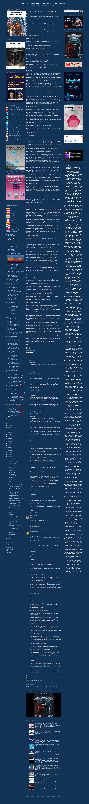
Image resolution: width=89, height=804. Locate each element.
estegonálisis (68, 556)
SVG (71, 538)
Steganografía (79, 386)
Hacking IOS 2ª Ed (14, 379)
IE (80, 443)
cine (72, 269)
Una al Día (12, 408)
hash (76, 433)
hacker (75, 293)
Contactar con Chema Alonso (14, 107)
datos (67, 272)
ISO (66, 515)
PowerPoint (66, 448)
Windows (67, 182)
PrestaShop (67, 414)
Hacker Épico (13, 390)
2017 (9, 440)
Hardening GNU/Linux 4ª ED (16, 382)
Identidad (76, 180)
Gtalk (67, 443)
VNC (70, 481)
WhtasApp (75, 548)
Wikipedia (76, 402)
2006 (9, 538)
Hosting (71, 425)
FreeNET (79, 465)
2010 (9, 452)
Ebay (70, 465)
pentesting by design (69, 567)
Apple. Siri (75, 496)
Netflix (67, 326)
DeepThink (76, 440)
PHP (71, 232)
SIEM (69, 537)
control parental (68, 334)
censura (73, 389)
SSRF (77, 401)
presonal (79, 568)
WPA (66, 431)
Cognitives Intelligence (69, 383)
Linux (80, 180)
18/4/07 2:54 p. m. (34, 392)
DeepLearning (78, 281)
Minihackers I (13, 269)
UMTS (74, 387)
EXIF (67, 465)
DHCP (80, 439)
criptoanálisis (76, 304)
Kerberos (66, 412)
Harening (80, 512)
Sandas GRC (72, 414)
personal (67, 190)
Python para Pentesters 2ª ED (17, 370)
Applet (78, 420)
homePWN (66, 488)
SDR (78, 429)
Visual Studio (75, 342)
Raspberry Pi (13, 313)
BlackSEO (77, 284)
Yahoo (70, 296)
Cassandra (79, 500)
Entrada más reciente (30, 677)
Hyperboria (77, 443)
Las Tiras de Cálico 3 (15, 279)
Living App (70, 246)
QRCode (70, 448)
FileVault (72, 507)
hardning (70, 561)
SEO (71, 283)
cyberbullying (67, 355)
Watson (74, 546)
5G (81, 391)
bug (65, 198)
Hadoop (75, 375)
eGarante (76, 417)
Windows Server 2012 (15, 393)
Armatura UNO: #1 (15, 324)
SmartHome (78, 257)
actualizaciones (73, 454)
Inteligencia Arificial (71, 469)
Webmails (79, 291)
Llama (80, 262)
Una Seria (10, 512)
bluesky (76, 552)
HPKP (78, 466)
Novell (73, 384)
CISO (81, 314)
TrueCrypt (67, 416)
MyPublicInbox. (73, 527)
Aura (76, 193)
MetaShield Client (75, 397)
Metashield (67, 303)
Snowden (77, 541)
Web (77, 546)
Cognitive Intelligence (70, 201)
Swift (69, 480)
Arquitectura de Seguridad (16, 276)
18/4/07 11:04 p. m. (34, 440)
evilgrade (79, 458)
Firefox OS (76, 507)
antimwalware (66, 484)
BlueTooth (80, 246)
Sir (81, 538)
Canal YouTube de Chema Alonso (15, 137)
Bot (76, 344)
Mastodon (66, 360)
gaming (75, 247)
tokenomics (67, 220)
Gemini (67, 225)
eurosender (72, 556)
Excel (75, 258)
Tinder (70, 387)
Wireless (79, 236)
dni (79, 432)
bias (68, 310)
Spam (68, 198)
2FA (79, 212)
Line (72, 470)
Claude (81, 254)
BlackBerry (68, 382)
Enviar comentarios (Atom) (37, 680)
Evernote (73, 465)
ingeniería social (73, 310)
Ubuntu (78, 238)
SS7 (67, 450)
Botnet (77, 276)
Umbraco (74, 545)
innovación (68, 202)
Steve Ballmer (75, 542)
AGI (80, 492)
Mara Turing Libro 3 (14, 303)
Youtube (67, 215)
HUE (80, 466)
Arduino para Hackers (14, 331)
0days (78, 372)
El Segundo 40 (11, 483)
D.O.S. (74, 329)
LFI (80, 359)
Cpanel (72, 439)
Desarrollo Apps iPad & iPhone (17, 396)
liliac (67, 489)
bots (80, 259)
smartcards (70, 461)
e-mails (66, 300)
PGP (71, 308)
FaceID (79, 394)
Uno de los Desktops (12, 517)
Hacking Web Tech (14, 359)
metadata (75, 232)
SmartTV (76, 240)
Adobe (70, 356)
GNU (70, 365)
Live (71, 427)
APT (78, 255)
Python (74, 195)
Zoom (69, 417)
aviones (68, 432)
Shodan (75, 231)
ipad (71, 215)
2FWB (68, 380)
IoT (81, 223)
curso (70, 274)
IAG (79, 410)
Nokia (77, 473)
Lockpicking (76, 470)
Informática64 (70, 297)
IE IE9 (78, 216)
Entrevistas (71, 189)
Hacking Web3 (13, 286)
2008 (9, 456)
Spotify (72, 299)
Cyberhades (8, 552)
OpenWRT (67, 533)
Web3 (72, 198)
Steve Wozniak (76, 360)
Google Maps (67, 375)
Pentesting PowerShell (15, 366)
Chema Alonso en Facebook (14, 129)
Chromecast (76, 463)
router (81, 435)
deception (72, 417)
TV (73, 353)
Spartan (66, 542)
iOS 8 (81, 561)
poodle (76, 568)
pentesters (72, 281)
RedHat (73, 348)
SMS (80, 227)
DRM (79, 463)
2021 (9, 432)
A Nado (9, 523)
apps (66, 262)
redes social (68, 571)
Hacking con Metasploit (15, 341)
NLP (75, 473)
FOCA (75, 186)
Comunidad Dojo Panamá (15, 225)
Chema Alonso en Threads (13, 119)
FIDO (66, 507)
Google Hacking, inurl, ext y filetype (42, 778)
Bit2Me (80, 263)
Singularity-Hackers (10, 549)
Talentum (76, 253)
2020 (9, 434)
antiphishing (79, 316)
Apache (72, 220)
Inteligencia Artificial (73, 170)
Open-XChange (70, 531)
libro (80, 221)
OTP (66, 322)
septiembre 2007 (12, 465)
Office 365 (71, 316)
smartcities (74, 372)
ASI (75, 493)
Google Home (75, 330)
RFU (81, 534)
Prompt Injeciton (72, 534)
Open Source (70, 216)
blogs (66, 224)
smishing (67, 572)
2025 (9, 425)
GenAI (71, 180)
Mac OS (74, 523)
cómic (74, 278)
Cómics (67, 191)
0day (70, 300)
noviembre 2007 (12, 461)
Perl (73, 413)
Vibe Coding (70, 368)
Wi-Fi (72, 378)
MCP (76, 444)
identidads (68, 564)
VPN (78, 278)
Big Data (12, 283)
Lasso (80, 425)
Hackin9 (67, 425)
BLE (77, 319)
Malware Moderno (14, 301)
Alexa (73, 284)
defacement (73, 390)
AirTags (79, 461)
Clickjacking (75, 357)
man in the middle (72, 459)
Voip (80, 278)
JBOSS (66, 444)
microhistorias (78, 243)
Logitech (71, 522)
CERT (65, 463)
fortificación (71, 228)
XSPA (75, 378)
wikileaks (79, 287)
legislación (79, 277)
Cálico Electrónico (11, 236)
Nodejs (81, 412)
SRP (78, 537)
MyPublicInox (79, 527)
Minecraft (66, 526)
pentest (67, 179)
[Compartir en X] (29, 352)
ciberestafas (74, 250)
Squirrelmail (79, 478)
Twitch (67, 481)
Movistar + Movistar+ (72, 526)
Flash (76, 465)
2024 (9, 427)
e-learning (72, 458)
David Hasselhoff (75, 334)
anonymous (78, 370)
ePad (81, 553)
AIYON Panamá (13, 227)
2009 (9, 454)
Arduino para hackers (15, 247)
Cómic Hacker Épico (15, 367)
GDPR (72, 311)
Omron (77, 530)
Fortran (80, 507)
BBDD (81, 406)
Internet (68, 185)
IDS (76, 359)
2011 (9, 450)
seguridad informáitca (77, 405)
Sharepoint (80, 348)
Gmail (78, 223)
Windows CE (76, 481)
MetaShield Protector (73, 268)
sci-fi (80, 318)
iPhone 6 (66, 459)
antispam (80, 299)
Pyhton (70, 429)
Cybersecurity (75, 296)
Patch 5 (75, 533)
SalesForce (71, 450)
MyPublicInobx (68, 473)
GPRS (80, 229)
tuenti (81, 304)
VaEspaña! (10, 514)
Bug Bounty (13, 309)
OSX (67, 447)
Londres (75, 522)
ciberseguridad (70, 171)
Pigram (76, 413)
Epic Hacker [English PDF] (16, 373)
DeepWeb (70, 340)
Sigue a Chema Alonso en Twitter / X (16, 123)
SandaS (80, 401)
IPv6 (77, 217)
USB (66, 310)
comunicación (72, 432)
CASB (67, 500)
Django (80, 440)
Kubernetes (13, 297)
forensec (81, 557)
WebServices (68, 454)
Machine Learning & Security (16, 332)
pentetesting (68, 568)
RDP (68, 322)
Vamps (71, 416)
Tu (65, 481)
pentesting (69, 168)
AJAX (66, 493)
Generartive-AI (78, 508)
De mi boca (78, 503)
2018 (9, 438)
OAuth (71, 326)
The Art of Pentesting (15, 280)
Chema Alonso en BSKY (13, 127)
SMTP (67, 376)
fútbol (80, 371)
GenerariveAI (72, 508)
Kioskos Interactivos (77, 395)
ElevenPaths (74, 175)
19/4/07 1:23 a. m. (34, 512)
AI (73, 168)
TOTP (67, 274)
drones (69, 314)
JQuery (76, 518)
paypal (81, 390)
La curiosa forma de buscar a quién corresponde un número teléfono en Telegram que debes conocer (47, 745)
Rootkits (70, 360)
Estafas (79, 193)
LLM (75, 179)
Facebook (72, 191)
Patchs (70, 413)
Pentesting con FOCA (15, 377)
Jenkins (65, 519)
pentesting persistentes (77, 489)
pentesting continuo (74, 379)
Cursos (68, 176)
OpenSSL (75, 352)
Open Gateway (77, 297)
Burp (80, 462)
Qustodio (69, 476)
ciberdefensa (78, 389)
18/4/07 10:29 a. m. (34, 373)
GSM (80, 289)
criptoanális (69, 553)
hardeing (78, 560)
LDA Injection (80, 519)
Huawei (75, 514)
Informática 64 (73, 302)
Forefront (74, 340)
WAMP (67, 546)
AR (70, 493)
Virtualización (67, 378)
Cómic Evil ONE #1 (14, 333)
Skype (71, 322)
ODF (80, 272)
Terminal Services (78, 261)
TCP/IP (81, 360)
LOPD (72, 277)
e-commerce (78, 306)
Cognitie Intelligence (78, 421)
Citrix (81, 244)
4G (66, 364)
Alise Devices (70, 462)
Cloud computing (78, 220)
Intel (78, 346)
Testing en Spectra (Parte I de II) (15, 486)
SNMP (74, 401)
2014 (9, 445)
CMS (71, 357)
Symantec (72, 480)
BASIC (71, 380)
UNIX (68, 402)
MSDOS (66, 352)
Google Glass (68, 424)
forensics (68, 292)
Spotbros (70, 542)
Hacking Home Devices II (16, 272)
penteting (80, 459)
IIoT (81, 514)
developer (77, 244)
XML (78, 416)
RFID (81, 346)
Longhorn (80, 470)
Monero (73, 412)
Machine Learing (79, 523)
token (75, 255)
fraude (78, 204)
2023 (9, 429)
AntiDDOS (74, 356)
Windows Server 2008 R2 (75, 482)
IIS (71, 231)
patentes (69, 372)
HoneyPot (71, 395)
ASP (66, 393)
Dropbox (66, 365)
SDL (79, 477)
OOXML (73, 257)
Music (81, 365)
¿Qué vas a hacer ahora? (13, 507)
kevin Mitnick (74, 349)
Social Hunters (13, 295)
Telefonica (66, 387)
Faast (65, 246)
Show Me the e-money (15, 316)
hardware (72, 208)
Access (66, 420)
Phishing (67, 208)
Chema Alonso (32, 515)
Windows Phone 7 (75, 549)
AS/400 (73, 493)
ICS (75, 365)
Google (70, 172)
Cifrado (66, 209)
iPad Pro (71, 563)
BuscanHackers (70, 408)
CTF (70, 394)
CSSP (75, 500)
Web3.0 (74, 416)
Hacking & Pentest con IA (16, 271)
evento (74, 327)
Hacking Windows (14, 344)
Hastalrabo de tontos (78, 321)
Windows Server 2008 (77, 368)
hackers (79, 179)
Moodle (76, 398)
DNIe (80, 319)
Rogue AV (66, 477)
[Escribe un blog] (28, 352)
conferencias (76, 172)
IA (75, 168)
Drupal (80, 383)
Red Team (13, 339)
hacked (72, 243)
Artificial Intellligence (68, 497)
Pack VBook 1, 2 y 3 (11, 249)
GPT (74, 224)
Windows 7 (66, 213)
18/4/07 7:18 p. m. (34, 413)
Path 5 (74, 308)
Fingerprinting (78, 182)
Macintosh (75, 427)
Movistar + (76, 227)
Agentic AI (73, 292)
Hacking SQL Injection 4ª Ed (16, 399)
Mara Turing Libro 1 (14, 306)
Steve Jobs (67, 337)
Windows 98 (80, 548)
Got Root (12, 358)
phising (66, 461)
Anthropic (73, 406)
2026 (9, 423)
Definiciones (10, 481)
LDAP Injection (69, 259)
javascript (67, 242)
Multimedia (71, 341)
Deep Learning (71, 206)
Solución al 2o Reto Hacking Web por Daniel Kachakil (42, 12)
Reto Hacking (39, 355)
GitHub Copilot (73, 346)
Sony (81, 414)
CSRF (72, 325)
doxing (65, 314)
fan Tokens (76, 254)
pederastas (70, 489)
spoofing (79, 234)
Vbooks (76, 353)
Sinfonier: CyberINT (14, 360)
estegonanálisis (68, 433)
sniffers (66, 307)
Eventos (73, 166)
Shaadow (80, 450)
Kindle (76, 519)
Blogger (77, 307)
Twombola (66, 545)
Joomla (78, 302)
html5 (76, 355)
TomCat (76, 480)
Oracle (77, 235)
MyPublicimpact (9, 547)
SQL (80, 429)
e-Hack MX (12, 220)
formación (67, 175)
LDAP (72, 255)
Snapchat (77, 414)
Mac (75, 277)
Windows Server (69, 210)
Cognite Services (71, 421)
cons (67, 228)
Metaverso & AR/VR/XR (15, 282)
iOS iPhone (67, 563)
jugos (75, 564)
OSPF (66, 530)
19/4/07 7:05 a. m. (34, 528)
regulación (67, 391)
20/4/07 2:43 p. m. (34, 556)
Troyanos (77, 248)
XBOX (76, 299)
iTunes (75, 563)
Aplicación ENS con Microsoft (16, 400)
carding (69, 389)
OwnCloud (71, 533)
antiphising (79, 454)
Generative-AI (78, 191)
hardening (68, 178)
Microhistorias (13, 389)
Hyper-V (73, 443)
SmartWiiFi (70, 541)
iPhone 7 (74, 488)
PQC (74, 326)
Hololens (65, 514)
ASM (69, 364)
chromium (80, 455)
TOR (72, 265)
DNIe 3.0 (74, 409)
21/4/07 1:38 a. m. (34, 672)
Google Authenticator (69, 321)
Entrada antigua (58, 677)
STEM (69, 538)
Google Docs (67, 511)
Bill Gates (78, 380)
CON (80, 215)
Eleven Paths (77, 183)
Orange (80, 428)
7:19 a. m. (45, 354)
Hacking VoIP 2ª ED (15, 388)
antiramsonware (67, 552)
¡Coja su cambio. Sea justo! (14, 488)
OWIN (71, 530)
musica (77, 459)
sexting (81, 323)
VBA (78, 545)
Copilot (73, 394)
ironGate (72, 564)
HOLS (70, 443)
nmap (65, 372)
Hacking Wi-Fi (13, 310)
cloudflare (68, 238)
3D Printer (74, 319)
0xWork (74, 492)
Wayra (80, 240)
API (78, 283)
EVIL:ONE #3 (14, 312)
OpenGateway (69, 312)
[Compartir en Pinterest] (32, 352)
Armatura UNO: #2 (15, 322)
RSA (74, 306)
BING (80, 217)
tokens (77, 215)
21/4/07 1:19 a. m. (34, 657)
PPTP (81, 375)
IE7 (78, 359)
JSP (81, 410)
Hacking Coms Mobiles (15, 401)
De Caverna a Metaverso (16, 291)
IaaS (66, 469)
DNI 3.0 (74, 503)
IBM (74, 285)
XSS (74, 215)
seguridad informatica (77, 571)
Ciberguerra (13, 275)
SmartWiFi (67, 293)
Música (79, 200)
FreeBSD (67, 508)
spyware (79, 349)
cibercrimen (67, 205)
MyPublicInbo (79, 526)
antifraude (80, 402)
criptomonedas (74, 212)
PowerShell (69, 204)
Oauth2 (66, 316)
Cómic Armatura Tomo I (15, 337)
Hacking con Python (15, 369)
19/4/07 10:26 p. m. (34, 540)
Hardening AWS (14, 287)
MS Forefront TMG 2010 (15, 412)
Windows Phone (75, 361)
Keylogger (69, 470)
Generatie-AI (67, 466)
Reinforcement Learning (78, 476)
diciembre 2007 (12, 459)
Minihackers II (14, 268)
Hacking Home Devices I (16, 277)
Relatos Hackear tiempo (15, 302)
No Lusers (73, 185)
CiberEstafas (13, 299)
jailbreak (67, 232)
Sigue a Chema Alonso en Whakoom (16, 116)
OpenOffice (79, 303)
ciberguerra (79, 242)
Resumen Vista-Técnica (13, 508)
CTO (75, 408)
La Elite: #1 (13, 317)
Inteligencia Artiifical (78, 469)
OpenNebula (80, 531)
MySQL (79, 232)
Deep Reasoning (68, 330)
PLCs (65, 367)
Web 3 (80, 546)
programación (73, 213)
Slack (78, 451)
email (77, 371)
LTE (74, 444)
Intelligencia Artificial (71, 518)
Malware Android (14, 362)
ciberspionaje (68, 371)
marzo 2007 (11, 532)
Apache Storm (79, 495)
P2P (80, 292)
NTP (81, 446)
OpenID (75, 531)
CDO (66, 278)
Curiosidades (76, 167)
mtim (70, 565)
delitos (77, 390)
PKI (78, 352)
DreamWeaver (73, 504)
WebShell (66, 548)
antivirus (66, 304)
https (71, 251)
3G (72, 300)
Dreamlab (12, 213)
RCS (72, 476)
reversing (74, 283)
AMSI (76, 461)
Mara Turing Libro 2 (14, 305)
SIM (72, 331)
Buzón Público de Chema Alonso (15, 111)
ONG (70, 331)
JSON (77, 425)
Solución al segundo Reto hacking (15, 500)
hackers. (75, 560)
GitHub (69, 295)
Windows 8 (72, 239)
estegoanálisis (76, 338)
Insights (76, 515)
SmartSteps (74, 478)
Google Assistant (73, 466)
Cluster (12, 364)
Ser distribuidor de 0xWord (11, 231)
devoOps (79, 485)
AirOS (81, 493)
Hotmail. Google (70, 514)
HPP (80, 424)
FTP (76, 345)
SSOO (70, 478)
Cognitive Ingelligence (76, 382)
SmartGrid (66, 541)
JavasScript (80, 518)
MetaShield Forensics (69, 428)
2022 (9, 430)
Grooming (67, 395)
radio (80, 251)
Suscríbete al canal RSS (14, 133)
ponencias (72, 568)
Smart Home (78, 326)
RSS (71, 287)
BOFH (74, 380)
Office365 (79, 311)
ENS (81, 307)
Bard (77, 292)
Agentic (74, 266)
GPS (69, 231)
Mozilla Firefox (73, 291)
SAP (65, 450)
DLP (80, 364)
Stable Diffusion (77, 376)
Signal (70, 451)
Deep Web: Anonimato (15, 363)
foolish (77, 318)
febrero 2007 (11, 534)
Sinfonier (74, 288)
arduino (70, 304)
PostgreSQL (80, 413)
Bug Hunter (13, 264)
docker (79, 250)
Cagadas (66, 421)
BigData (74, 204)
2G (79, 391)
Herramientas (79, 209)
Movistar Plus (76, 270)
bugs (80, 208)
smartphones (70, 436)
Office (69, 253)
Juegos (73, 217)
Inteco (80, 515)
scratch (80, 379)
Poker (79, 447)
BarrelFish (66, 499)
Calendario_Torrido (69, 285)
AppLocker (66, 496)
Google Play (68, 235)
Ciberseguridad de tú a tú (16, 292)
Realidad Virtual (67, 348)
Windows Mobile (68, 361)
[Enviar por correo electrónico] (27, 352)
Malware (78, 176)
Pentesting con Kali (15, 246)
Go (66, 384)
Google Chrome (69, 227)
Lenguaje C (68, 427)
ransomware (72, 276)
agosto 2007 (11, 467)
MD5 (65, 523)
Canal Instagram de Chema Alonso (16, 139)
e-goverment (74, 274)
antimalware (75, 229)
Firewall (66, 268)
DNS (75, 223)
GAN (75, 325)
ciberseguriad (80, 552)
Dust (69, 287)
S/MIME (70, 401)
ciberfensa (75, 484)
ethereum (74, 280)
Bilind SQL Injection (72, 499)
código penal (70, 485)
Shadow (66, 451)
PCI (69, 447)
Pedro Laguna (32, 531)
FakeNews (79, 266)
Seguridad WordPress (15, 356)
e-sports (72, 355)
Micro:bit (78, 446)
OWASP (75, 341)
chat (80, 288)
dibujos (79, 265)
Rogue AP (66, 401)
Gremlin (69, 384)
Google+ (66, 410)
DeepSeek (70, 278)
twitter (73, 197)
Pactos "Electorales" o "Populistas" (15, 525)
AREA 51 (12, 222)
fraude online (79, 239)
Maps (70, 412)
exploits (67, 251)
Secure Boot (76, 450)
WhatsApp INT (13, 290)
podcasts (67, 223)
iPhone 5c (70, 488)
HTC (68, 512)
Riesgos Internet (14, 336)
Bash (66, 408)
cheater (76, 455)
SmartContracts (72, 236)
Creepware (76, 439)
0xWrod (78, 492)
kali (68, 239)
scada (73, 314)
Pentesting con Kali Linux (16, 381)
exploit (75, 216)
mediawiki (67, 565)
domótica (71, 363)
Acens (70, 420)
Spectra (80, 186)
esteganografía (69, 266)
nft (69, 272)
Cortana (67, 409)
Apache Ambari (67, 495)
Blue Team (80, 310)
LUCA (66, 193)
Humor (80, 175)
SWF (74, 538)
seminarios (66, 406)
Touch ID (80, 480)
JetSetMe (69, 519)
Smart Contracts (77, 322)
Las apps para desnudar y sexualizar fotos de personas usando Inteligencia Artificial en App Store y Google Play (47, 724)
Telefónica (79, 174)
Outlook (79, 341)
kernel (77, 323)
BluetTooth (78, 499)
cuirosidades (74, 553)
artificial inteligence (68, 455)
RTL (74, 448)
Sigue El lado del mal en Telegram (15, 112)
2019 (9, 436)
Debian (66, 306)
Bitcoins (76, 219)
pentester (67, 276)
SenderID (71, 367)
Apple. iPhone (80, 496)
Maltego (79, 427)
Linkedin (67, 291)
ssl (69, 261)
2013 (9, 447)
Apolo (74, 462)
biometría (71, 254)
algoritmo (77, 337)
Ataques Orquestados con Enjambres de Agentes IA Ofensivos (47, 785)
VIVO (73, 402)
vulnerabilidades (72, 307)
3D (80, 338)
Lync (81, 522)
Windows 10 (78, 225)
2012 (9, 449)
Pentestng (71, 474)
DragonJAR (12, 208)
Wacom (70, 546)
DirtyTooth (68, 311)
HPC (66, 512)
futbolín (68, 560)
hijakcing (74, 561)
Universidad (67, 187)
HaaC (73, 365)
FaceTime (79, 409)
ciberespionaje (69, 221)
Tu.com (75, 295)
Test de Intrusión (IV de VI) (13, 521)
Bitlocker (79, 393)
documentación (68, 280)
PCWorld (66, 244)
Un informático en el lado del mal (44, 4)
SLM (76, 348)
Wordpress (68, 234)
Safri (79, 538)
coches (80, 342)
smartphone (70, 262)
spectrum (73, 572)
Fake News (67, 255)
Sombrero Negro (14, 298)
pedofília (75, 565)
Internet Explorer (74, 205)
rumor (72, 571)
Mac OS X (73, 238)
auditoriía (72, 552)
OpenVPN (66, 413)
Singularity (74, 451)
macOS (67, 281)
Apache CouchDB (73, 495)
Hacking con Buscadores (15, 407)
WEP (72, 481)
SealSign (66, 342)
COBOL (68, 463)
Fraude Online (13, 405)
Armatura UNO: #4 (15, 320)
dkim (80, 312)
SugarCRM (80, 542)
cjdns (66, 485)
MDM (66, 397)
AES (70, 406)
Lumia (78, 522)
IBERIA (79, 514)
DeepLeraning (68, 504)
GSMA (68, 346)
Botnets (72, 261)
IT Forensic (12, 218)
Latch (71, 179)
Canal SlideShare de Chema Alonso (16, 135)
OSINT (12, 314)
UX (70, 402)
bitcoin (74, 210)
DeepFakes (79, 213)
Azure (77, 263)
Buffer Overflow (70, 374)
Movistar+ (80, 268)
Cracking (80, 231)
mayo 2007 (11, 472)
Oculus (74, 530)
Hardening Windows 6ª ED (15, 404)
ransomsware (77, 435)
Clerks (9, 490)
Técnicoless (68, 250)
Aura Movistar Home (75, 497)
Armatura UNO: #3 (15, 321)
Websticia (72, 337)
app (66, 318)
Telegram (71, 247)
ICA (78, 375)
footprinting (71, 273)
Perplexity (67, 283)
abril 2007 (11, 474)
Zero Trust (76, 431)
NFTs (81, 270)
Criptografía (77, 198)
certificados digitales (71, 323)
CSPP (66, 315)
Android (68, 183)
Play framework (76, 474)
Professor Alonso (11, 235)
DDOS (66, 340)
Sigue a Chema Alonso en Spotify (15, 121)
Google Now (72, 511)
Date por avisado (11, 477)
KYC (65, 470)
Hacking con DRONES (15, 348)
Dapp (66, 440)
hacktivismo (79, 280)
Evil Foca (68, 265)
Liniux (68, 522)
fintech (74, 557)
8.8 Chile (12, 211)
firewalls (80, 417)
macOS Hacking (14, 351)
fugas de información (69, 258)
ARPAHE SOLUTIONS (15, 229)
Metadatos (77, 187)
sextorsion (80, 355)
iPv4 (66, 240)
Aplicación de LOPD (14, 413)
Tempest (70, 342)
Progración (67, 534)
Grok (73, 424)
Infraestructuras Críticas (15, 355)
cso (69, 390)
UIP (69, 545)
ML (72, 295)
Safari (71, 353)
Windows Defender (68, 549)
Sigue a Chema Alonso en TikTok (15, 114)
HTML (67, 288)
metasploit (71, 200)
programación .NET (70, 289)
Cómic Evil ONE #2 (15, 328)
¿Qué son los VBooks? (11, 245)
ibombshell (76, 363)
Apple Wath (71, 496)
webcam (75, 287)
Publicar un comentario (31, 675)
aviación (80, 431)
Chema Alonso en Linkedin (13, 131)
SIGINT (72, 537)
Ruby (78, 308)
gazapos (71, 560)
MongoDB (77, 412)
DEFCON (78, 329)
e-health (66, 344)
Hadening (76, 512)
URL (71, 545)
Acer (78, 493)
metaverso (75, 251)
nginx (65, 435)
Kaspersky (70, 444)
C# (80, 420)
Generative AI (68, 217)
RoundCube (75, 477)
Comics (72, 182)
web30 (76, 391)
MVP (78, 340)
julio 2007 (11, 468)
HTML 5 (76, 410)
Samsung (71, 376)
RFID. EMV (77, 534)
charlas (73, 176)
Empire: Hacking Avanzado (16, 325)
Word (80, 482)
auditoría (69, 195)
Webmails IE (71, 548)
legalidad (75, 269)
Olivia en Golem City (16, 273)
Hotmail (80, 296)
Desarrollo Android (14, 385)
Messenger (79, 325)
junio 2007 (11, 470)
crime (77, 432)
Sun (75, 316)
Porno (76, 384)
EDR (76, 394)
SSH (81, 308)
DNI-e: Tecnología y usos (15, 409)
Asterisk (77, 462)
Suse (80, 451)
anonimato (73, 263)
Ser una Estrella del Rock (13, 519)
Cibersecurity (79, 408)
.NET (66, 231)
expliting (70, 557)
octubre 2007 (11, 463)
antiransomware (69, 327)
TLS (66, 368)
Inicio (45, 677)
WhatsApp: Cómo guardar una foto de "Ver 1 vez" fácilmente (47, 730)
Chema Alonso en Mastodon (14, 125)
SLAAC (70, 386)
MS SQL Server (78, 273)
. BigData (71, 492)
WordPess (71, 550)
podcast (70, 224)
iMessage (67, 379)
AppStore (77, 406)
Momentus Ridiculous (78, 315)
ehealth (70, 344)
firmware (77, 557)
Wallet (77, 387)
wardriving (72, 391)
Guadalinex (80, 511)
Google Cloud (70, 315)
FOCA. (69, 507)
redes (78, 195)
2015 (9, 443)
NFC (75, 311)
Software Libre (68, 229)
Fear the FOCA (11, 234)
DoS (73, 359)
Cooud (68, 503)
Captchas (76, 300)
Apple (72, 183)
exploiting (76, 221)
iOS (71, 190)
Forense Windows (13, 415)
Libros (74, 174)
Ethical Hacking (14, 250)
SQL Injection (79, 197)
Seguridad (80, 331)
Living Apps (72, 225)
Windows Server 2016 (15, 253)
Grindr (76, 511)
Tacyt (72, 253)
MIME (68, 523)
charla (67, 273)
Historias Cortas (14, 284)
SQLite (75, 331)
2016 (9, 441)
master (80, 363)
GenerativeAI (68, 197)
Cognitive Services (76, 202)
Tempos (71, 186)
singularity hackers (74, 272)
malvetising (79, 564)
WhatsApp (71, 193)
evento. (76, 556)
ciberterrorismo (68, 349)
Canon (72, 463)
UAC (67, 254)
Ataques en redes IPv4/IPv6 (16, 397)
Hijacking (76, 262)
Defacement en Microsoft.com (14, 475)
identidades (79, 563)
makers (79, 274)
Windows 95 (70, 431)
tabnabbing (79, 572)
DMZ (79, 357)
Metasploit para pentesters (18, 392)
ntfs (72, 565)
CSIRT (70, 500)
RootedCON (74, 429)
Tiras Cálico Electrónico (16, 326)
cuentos (73, 318)
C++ (81, 499)
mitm (75, 200)
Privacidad (77, 171)
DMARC (71, 409)
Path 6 (66, 429)
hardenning (66, 561)
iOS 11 (78, 561)
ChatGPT (75, 190)
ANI (68, 493)
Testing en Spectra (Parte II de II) (15, 484)
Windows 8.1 (70, 333)
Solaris (81, 541)
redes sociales (78, 228)
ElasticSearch (79, 504)
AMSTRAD (77, 314)
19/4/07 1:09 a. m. (34, 491)
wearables (67, 492)
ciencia (66, 390)
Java (66, 253)
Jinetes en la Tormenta (15, 307)
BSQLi (70, 329)
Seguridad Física (69, 219)
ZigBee (79, 550)
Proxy (74, 259)
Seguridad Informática (48, 355)
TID (65, 269)
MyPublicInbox (9, 546)
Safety (77, 538)
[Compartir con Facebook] (31, 352)
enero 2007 (11, 536)
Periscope (79, 533)
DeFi (81, 329)
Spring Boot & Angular (15, 335)
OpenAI (73, 235)
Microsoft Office (73, 303)
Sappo (74, 386)
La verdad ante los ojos (13, 479)
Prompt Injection (70, 248)
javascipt (79, 433)
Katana (73, 519)
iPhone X (78, 488)
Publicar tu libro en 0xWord (11, 205)
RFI (68, 367)
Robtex (81, 448)
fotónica (73, 433)
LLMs (72, 187)
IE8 (74, 425)
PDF (77, 259)
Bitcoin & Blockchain (15, 352)
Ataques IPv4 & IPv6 (15, 251)
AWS (67, 356)
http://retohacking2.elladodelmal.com (33, 21)
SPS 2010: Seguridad (14, 411)
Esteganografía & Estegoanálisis (17, 375)
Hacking (33, 355)
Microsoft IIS (76, 428)
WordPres (75, 550)
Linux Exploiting (14, 378)
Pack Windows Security (11, 241)
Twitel (72, 293)
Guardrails (76, 424)
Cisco (75, 374)
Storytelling (13, 288)
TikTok (76, 312)
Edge (81, 334)
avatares (80, 361)
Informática (72, 515)
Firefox (71, 223)
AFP (73, 461)
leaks (74, 344)
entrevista (70, 338)
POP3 (72, 447)
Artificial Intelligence (76, 178)
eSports (76, 458)
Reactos (77, 448)
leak (69, 240)
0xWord (7, 544)
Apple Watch (74, 420)
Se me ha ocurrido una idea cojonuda (15, 498)
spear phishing (68, 319)
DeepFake (76, 383)
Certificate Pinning (74, 364)
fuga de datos (79, 224)
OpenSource (67, 299)
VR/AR (77, 285)
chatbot (75, 265)
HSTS (72, 375)
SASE (67, 537)
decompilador (75, 485)
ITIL (69, 515)
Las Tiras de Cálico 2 (15, 294)
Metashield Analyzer (72, 446)
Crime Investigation (14, 350)
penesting (79, 565)
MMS (71, 523)
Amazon (75, 246)
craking (65, 553)
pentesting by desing (69, 405)
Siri (77, 288)
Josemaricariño (11, 510)
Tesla (65, 402)
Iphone (67, 180)
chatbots (69, 318)
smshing (74, 436)
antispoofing (79, 378)
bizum (73, 455)
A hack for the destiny (14, 347)
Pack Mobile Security (11, 239)
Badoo (81, 497)
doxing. (78, 553)
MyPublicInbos (67, 527)
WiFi (76, 206)
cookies (73, 371)
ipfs (81, 488)
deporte (66, 363)
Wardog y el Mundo (14, 386)
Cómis (71, 503)
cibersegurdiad (80, 484)
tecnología (68, 325)
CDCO (67, 394)
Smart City (76, 367)
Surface (66, 480)
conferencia (67, 243)
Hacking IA (13, 265)
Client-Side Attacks (14, 345)
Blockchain (78, 201)
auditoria (71, 484)
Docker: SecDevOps (15, 340)
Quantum (71, 244)
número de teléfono (70, 435)
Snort (74, 541)
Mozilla (79, 398)
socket (70, 572)
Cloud (72, 240)
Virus (66, 333)
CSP (72, 500)
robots (66, 261)
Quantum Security (14, 267)
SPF (73, 312)
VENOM (81, 545)
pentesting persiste (77, 567)
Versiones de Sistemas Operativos (15, 505)
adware (68, 269)
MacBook (70, 352)
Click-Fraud (79, 374)
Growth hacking (71, 410)
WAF (80, 353)
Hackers (10, 527)
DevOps (70, 306)
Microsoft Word (71, 398)
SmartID (80, 367)
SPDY (75, 537)
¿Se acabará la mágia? (13, 516)
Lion (78, 365)
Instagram (70, 270)
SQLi (70, 288)
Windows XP (73, 242)
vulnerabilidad (79, 436)
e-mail (79, 190)
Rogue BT (70, 477)
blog (80, 219)
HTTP (66, 247)
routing (66, 436)
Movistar (80, 206)
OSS (68, 530)
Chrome (80, 247)
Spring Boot (13, 329)
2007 (9, 458)
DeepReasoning (69, 359)
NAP (72, 473)
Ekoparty (12, 215)
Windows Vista (72, 209)
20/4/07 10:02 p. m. (34, 593)
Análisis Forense (13, 343)
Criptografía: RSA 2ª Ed (15, 384)
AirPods (69, 393)
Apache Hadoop (74, 393)
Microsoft (69, 194)
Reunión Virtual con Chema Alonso (16, 109)
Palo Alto (75, 447)
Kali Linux (80, 258)
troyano (76, 289)
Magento (69, 397)
